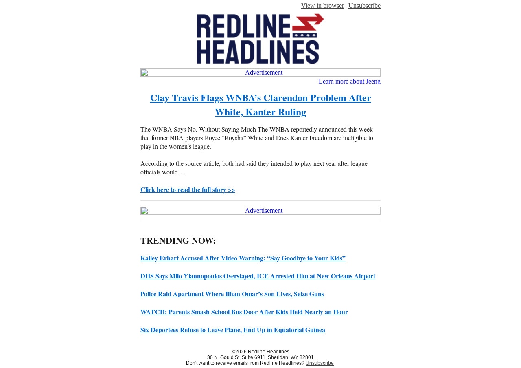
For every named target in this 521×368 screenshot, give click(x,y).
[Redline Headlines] (260, 66)
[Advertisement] (260, 72)
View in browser (322, 5)
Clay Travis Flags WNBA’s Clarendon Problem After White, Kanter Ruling (260, 104)
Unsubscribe (364, 5)
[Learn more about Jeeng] (349, 81)
